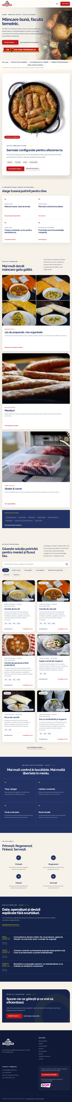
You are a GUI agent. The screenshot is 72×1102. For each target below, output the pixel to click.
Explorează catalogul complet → (14, 347)
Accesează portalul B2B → (49, 1074)
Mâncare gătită (43, 1041)
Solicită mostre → (14, 1016)
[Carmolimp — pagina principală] (7, 3)
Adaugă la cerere (27, 629)
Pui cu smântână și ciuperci (52, 719)
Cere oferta (42, 216)
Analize (41, 1054)
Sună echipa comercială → (32, 1016)
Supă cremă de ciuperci (51, 661)
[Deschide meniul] (57, 4)
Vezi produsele (10, 42)
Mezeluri (10, 410)
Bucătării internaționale (55, 570)
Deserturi (16, 575)
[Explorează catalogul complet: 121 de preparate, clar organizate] (36, 300)
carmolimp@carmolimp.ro (9, 1070)
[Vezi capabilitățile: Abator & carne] (36, 456)
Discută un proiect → (33, 168)
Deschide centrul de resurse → (11, 925)
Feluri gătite (28, 570)
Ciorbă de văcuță (47, 609)
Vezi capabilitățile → (11, 504)
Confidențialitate (30, 1098)
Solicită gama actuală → (12, 425)
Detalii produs (8, 629)
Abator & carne (13, 488)
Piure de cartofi (11, 717)
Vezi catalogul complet (36, 747)
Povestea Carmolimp (44, 1056)
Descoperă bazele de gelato (30, 42)
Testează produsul (10, 239)
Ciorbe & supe (16, 570)
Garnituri (6, 575)
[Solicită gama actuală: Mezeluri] (36, 378)
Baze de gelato (43, 1051)
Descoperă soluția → (15, 169)
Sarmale (41, 1048)
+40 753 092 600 (6, 1072)
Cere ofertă (65, 3)
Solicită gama (43, 239)
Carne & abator (43, 1046)
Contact (41, 1059)
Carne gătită (40, 570)
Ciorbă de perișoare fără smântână (16, 664)
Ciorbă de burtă (12, 609)
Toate (5, 570)
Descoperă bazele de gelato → (14, 525)
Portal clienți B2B (39, 1098)
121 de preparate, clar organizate (23, 332)
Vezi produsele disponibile (13, 216)
